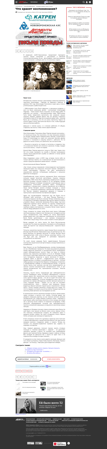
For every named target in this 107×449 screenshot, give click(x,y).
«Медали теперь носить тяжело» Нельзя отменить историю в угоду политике (42, 349)
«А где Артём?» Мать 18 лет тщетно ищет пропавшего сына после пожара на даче (81, 51)
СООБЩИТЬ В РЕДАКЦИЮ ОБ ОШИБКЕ (46, 422)
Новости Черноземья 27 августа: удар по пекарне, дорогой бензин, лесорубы (79, 18)
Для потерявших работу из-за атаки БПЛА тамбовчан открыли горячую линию (79, 24)
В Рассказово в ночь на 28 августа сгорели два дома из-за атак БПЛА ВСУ (79, 30)
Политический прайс (31, 422)
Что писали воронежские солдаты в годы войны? (53, 383)
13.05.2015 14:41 (19, 6)
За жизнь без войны (33, 353)
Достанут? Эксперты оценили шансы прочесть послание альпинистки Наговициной (82, 57)
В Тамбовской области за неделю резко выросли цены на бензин (79, 36)
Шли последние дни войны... (29, 387)
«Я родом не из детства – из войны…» (39, 351)
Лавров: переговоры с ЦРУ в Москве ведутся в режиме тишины (82, 96)
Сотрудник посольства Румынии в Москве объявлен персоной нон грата (81, 86)
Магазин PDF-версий (53, 420)
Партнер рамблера (47, 443)
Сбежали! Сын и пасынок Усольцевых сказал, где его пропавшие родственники (82, 67)
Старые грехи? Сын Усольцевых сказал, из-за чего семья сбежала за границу (82, 72)
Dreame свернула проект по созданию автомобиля (79, 81)
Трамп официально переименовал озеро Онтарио (81, 101)
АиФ (17, 47)
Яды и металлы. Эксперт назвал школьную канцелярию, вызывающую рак (81, 46)
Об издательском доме (77, 419)
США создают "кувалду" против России (80, 91)
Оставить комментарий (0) (53, 359)
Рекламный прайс (30, 419)
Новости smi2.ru (21, 414)
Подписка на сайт (57, 419)
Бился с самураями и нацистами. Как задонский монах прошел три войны (55, 388)
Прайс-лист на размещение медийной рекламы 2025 (75, 420)
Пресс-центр (66, 419)
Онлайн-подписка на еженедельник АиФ (36, 420)
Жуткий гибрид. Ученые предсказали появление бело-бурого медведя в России (82, 62)
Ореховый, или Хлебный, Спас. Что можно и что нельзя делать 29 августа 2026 (79, 12)
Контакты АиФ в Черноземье (44, 419)
